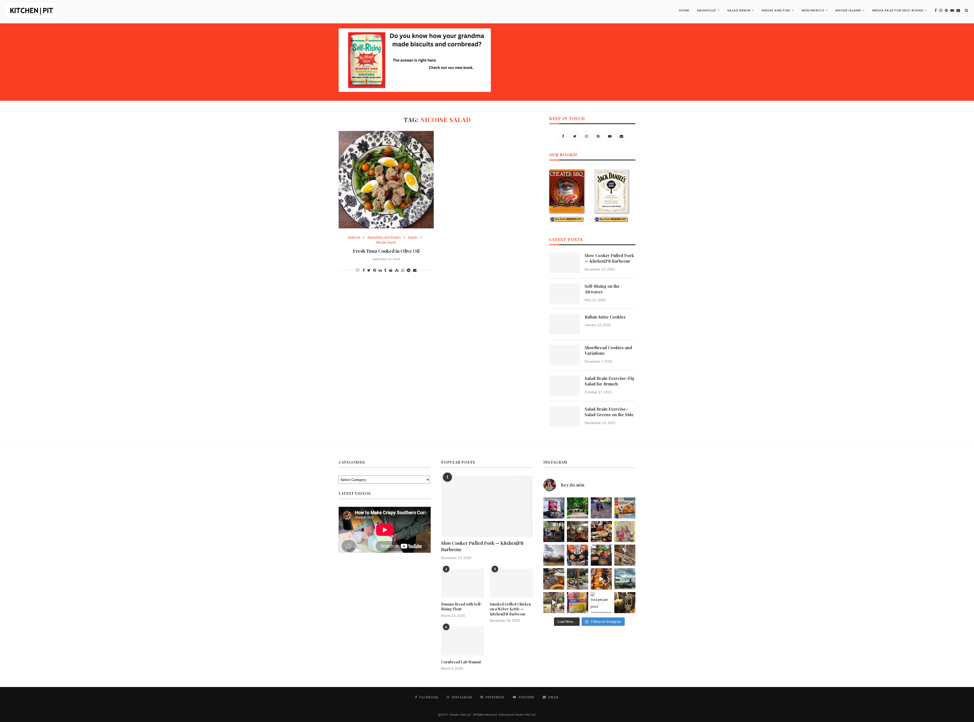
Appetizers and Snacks (384, 237)
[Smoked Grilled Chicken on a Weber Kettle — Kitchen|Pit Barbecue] (511, 583)
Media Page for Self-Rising (898, 10)
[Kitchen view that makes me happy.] (577, 578)
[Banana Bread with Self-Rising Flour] (462, 583)
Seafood (354, 237)
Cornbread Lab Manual (461, 662)
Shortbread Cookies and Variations (608, 350)
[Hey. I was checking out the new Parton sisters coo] (624, 531)
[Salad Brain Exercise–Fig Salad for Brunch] (564, 386)
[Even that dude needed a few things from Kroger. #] (624, 578)
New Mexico (813, 10)
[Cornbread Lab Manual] (462, 641)
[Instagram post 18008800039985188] (601, 602)
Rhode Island (848, 10)
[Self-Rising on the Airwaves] (564, 293)
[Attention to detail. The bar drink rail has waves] (553, 578)
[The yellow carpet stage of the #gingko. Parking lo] (553, 555)
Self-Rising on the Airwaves (602, 288)
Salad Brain (738, 10)
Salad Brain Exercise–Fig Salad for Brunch (609, 381)
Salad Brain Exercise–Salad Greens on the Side (609, 411)
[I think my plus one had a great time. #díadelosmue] (553, 531)
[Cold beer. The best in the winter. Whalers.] (577, 531)
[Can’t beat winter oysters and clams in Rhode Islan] (601, 531)
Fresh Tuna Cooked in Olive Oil (386, 251)
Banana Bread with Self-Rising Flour (461, 607)
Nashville (706, 10)
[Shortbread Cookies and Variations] (564, 355)
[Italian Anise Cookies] (564, 324)
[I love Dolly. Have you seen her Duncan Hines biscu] (577, 602)
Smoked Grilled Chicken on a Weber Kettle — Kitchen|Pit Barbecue (510, 609)
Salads (413, 237)
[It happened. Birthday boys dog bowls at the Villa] (601, 555)
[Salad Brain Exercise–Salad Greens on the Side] (564, 416)
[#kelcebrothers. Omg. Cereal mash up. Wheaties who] (577, 555)
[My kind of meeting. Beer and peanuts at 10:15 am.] (624, 602)
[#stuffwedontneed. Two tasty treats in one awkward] (624, 507)
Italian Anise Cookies (605, 317)
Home (684, 10)
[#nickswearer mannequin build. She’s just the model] (553, 602)
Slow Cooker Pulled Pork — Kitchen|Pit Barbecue (609, 258)
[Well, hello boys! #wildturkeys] (577, 507)
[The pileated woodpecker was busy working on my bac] (601, 507)
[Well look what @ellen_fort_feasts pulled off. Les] (553, 507)
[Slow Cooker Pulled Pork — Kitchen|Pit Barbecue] (564, 263)
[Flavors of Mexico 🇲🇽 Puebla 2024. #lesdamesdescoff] (601, 578)
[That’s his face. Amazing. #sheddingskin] (624, 555)
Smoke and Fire (775, 10)
